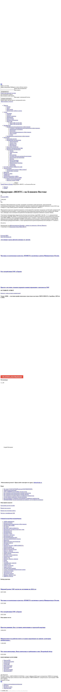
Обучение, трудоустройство (11, 555)
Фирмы (19, 518)
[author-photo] (4, 234)
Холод (8, 108)
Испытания (12, 130)
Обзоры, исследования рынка (11, 552)
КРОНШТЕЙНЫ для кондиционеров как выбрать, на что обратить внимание (23, 499)
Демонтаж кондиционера (10, 490)
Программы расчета (12, 138)
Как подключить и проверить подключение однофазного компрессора (21, 498)
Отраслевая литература (12, 146)
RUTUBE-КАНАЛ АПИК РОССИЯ (13, 167)
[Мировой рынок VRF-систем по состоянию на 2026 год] (4, 586)
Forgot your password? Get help (8, 93)
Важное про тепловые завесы (8, 510)
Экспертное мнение (9, 573)
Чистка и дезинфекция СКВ (8, 513)
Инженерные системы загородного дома (14, 529)
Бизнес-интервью (8, 522)
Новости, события (8, 551)
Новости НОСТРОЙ (9, 548)
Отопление (12, 164)
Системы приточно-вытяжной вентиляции (20, 156)
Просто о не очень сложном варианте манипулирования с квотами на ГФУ (25, 287)
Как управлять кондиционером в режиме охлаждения (17, 493)
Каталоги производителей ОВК (15, 148)
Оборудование (13, 518)
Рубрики (3, 518)
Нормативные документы (16, 129)
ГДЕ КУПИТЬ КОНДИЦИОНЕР (12, 377)
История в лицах (8, 533)
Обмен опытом (7, 553)
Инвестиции (10, 109)
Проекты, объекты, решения (11, 559)
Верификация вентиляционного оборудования (18, 126)
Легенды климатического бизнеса (12, 538)
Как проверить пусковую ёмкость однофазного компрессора (19, 495)
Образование (10, 117)
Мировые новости (8, 542)
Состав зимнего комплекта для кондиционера (15, 497)
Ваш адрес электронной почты (22, 97)
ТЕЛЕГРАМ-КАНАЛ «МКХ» (11, 176)
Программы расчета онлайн (8, 505)
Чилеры (11, 150)
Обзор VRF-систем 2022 (16, 124)
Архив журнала (8, 168)
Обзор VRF (9, 121)
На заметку (6, 544)
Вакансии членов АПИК (13, 180)
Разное (5, 560)
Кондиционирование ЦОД (10, 537)
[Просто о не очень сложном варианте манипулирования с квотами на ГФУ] (9, 284)
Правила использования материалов (13, 684)
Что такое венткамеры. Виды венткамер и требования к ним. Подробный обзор (26, 651)
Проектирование (14, 141)
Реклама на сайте (8, 173)
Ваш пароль (17, 90)
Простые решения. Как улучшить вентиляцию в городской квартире (23, 627)
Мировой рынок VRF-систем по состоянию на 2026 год (18, 589)
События (9, 114)
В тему (11, 134)
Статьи (5, 112)
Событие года (7, 564)
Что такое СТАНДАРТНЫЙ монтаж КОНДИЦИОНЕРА (18, 489)
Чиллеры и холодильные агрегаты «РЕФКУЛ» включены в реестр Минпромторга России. (30, 255)
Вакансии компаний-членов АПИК (13, 177)
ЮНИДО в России (8, 576)
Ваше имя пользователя (20, 88)
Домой (2, 184)
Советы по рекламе (8, 565)
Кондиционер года (8, 536)
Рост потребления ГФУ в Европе (11, 271)
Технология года (8, 572)
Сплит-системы (13, 152)
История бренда (8, 532)
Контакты (6, 685)
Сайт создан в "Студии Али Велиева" (18, 690)
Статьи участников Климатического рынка (14, 569)
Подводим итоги (8, 556)
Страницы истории (8, 571)
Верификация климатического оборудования (18, 136)
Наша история (10, 118)
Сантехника (13, 165)
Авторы (7, 518)
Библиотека (7, 137)
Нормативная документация (14, 140)
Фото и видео (13, 133)
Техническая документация (13, 149)
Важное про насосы (6, 508)
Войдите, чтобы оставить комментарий (11, 293)
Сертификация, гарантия (10, 563)
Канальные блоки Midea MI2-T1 (18, 226)
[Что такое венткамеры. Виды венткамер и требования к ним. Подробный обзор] (4, 648)
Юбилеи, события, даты (10, 575)
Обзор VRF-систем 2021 (16, 122)
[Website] (1, 84)
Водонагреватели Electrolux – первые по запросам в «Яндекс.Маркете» (29, 225)
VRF (11, 153)
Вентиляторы (13, 145)
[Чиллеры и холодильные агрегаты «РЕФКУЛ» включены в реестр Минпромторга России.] (9, 252)
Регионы (6, 561)
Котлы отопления (14, 160)
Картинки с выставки (9, 534)
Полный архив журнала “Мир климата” (17, 169)
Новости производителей (10, 549)
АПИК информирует (9, 521)
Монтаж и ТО (13, 144)
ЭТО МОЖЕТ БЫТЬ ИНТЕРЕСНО (10, 239)
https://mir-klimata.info (6, 237)
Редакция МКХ (4, 196)
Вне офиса (6, 526)
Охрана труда (13, 142)
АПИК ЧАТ (7, 175)
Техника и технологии (12, 120)
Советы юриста (7, 567)
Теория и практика (11, 116)
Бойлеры (12, 159)
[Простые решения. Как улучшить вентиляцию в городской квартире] (4, 624)
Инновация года (8, 530)
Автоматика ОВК (14, 161)
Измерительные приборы (16, 163)
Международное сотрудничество (12, 541)
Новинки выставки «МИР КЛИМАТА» (14, 545)
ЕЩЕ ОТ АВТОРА (25, 239)
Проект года (7, 557)
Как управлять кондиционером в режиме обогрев (16, 494)
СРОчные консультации (10, 568)
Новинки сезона (8, 546)
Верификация (7, 125)
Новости (6, 105)
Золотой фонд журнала (12, 171)
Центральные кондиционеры (17, 157)
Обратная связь (7, 688)
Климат (8, 106)
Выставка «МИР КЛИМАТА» (11, 528)
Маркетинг (6, 172)
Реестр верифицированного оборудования (20, 132)
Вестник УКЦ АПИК (9, 525)
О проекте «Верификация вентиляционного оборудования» (25, 128)
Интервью (9, 113)
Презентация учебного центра (14, 110)
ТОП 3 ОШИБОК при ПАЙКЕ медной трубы (15, 491)
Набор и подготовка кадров (14, 179)
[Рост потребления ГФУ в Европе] (9, 268)
